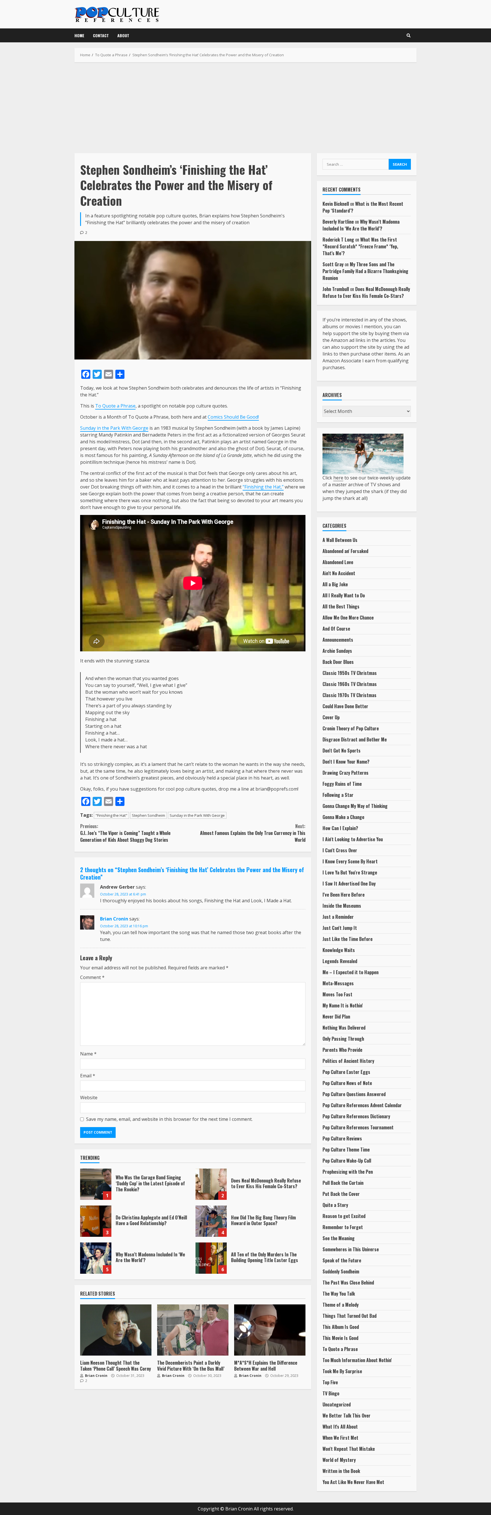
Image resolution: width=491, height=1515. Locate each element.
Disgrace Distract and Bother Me (355, 739)
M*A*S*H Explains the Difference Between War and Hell (269, 1330)
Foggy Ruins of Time (342, 783)
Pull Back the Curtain (343, 1182)
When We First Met (340, 1437)
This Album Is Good (341, 1326)
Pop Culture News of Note (347, 1083)
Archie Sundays (337, 650)
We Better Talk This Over (347, 1415)
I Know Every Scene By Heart (350, 861)
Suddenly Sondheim (341, 1271)
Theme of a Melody (341, 1304)
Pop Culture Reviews (342, 1138)
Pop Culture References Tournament (358, 1127)
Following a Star (338, 794)
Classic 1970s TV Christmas (349, 695)
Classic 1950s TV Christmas (350, 673)
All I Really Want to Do (344, 595)
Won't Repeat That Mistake (349, 1448)
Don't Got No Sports (342, 750)
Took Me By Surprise (342, 1371)
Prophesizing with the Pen (348, 1171)
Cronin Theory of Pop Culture (351, 728)
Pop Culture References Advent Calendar (362, 1105)
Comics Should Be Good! (233, 417)
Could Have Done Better (345, 706)
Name (88, 1054)
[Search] (409, 35)
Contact (101, 35)
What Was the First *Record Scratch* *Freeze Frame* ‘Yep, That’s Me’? (360, 246)
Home (79, 35)
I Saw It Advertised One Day (349, 883)
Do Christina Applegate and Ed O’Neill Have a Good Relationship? (95, 1221)
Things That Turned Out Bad (349, 1315)
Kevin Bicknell (336, 203)
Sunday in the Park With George (114, 428)
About (123, 35)
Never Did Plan (336, 1016)
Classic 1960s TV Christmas (350, 684)
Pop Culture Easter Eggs (346, 1072)
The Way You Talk (339, 1293)
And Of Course (336, 628)
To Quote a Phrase (115, 406)
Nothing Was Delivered (344, 1027)
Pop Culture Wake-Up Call (347, 1160)
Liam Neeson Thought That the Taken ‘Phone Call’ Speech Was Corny (115, 1330)
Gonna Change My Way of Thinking (355, 806)
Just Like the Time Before (348, 939)
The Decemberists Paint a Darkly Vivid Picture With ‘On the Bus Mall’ (192, 1330)
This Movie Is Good (340, 1338)
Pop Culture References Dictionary (356, 1116)
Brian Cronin (114, 919)
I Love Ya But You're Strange (350, 872)
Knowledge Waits (339, 950)
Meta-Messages (338, 983)
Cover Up (331, 717)
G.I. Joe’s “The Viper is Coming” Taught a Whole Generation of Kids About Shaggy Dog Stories (125, 833)
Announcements (338, 639)
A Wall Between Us (340, 540)
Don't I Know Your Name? (346, 761)
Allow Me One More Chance (348, 617)
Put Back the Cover (341, 1193)
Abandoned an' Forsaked (345, 551)
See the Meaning (339, 1238)
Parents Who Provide (342, 1049)
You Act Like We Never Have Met (353, 1482)
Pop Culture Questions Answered (354, 1094)
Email (87, 1076)
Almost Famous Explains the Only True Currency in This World (252, 833)
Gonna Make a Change (343, 817)
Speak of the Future (342, 1260)
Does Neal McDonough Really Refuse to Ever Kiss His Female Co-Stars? (211, 1184)
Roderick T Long (338, 239)
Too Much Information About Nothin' (357, 1360)
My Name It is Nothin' (343, 1005)
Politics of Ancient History (348, 1060)
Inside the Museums (342, 905)
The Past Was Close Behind (348, 1282)
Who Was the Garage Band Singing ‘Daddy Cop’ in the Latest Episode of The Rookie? (95, 1184)
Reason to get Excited (344, 1216)
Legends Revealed (340, 961)
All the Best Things (341, 606)
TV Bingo (331, 1393)
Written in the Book (341, 1471)
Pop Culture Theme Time (346, 1149)
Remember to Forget (343, 1227)
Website (88, 1097)
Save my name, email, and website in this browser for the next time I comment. (169, 1119)
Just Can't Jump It (340, 927)
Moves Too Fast (337, 994)
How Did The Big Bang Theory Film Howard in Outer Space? (211, 1221)
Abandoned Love (338, 562)
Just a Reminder (338, 916)
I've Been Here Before (344, 894)
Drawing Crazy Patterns (346, 772)
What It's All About (340, 1426)
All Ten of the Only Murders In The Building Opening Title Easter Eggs (211, 1258)
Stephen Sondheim (148, 815)
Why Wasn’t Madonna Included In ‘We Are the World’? (95, 1258)
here (338, 478)
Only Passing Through (343, 1038)
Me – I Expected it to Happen (350, 972)
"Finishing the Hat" (111, 815)
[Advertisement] (245, 107)
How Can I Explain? (340, 828)
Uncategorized (337, 1404)
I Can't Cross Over (340, 850)
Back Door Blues (338, 661)
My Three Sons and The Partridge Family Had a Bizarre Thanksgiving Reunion (365, 271)
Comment (92, 977)
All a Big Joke (335, 584)
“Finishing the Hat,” (263, 487)
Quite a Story (335, 1205)
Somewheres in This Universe (351, 1249)
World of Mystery (339, 1459)
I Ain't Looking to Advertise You (353, 839)
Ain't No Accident (339, 573)
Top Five (330, 1382)
